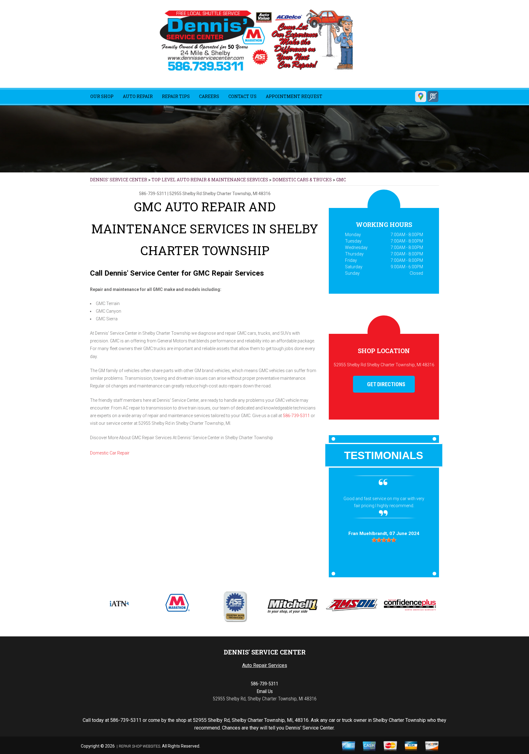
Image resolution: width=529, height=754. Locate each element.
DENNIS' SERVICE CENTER (118, 180)
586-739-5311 (153, 193)
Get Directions (385, 384)
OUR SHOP (102, 96)
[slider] (384, 561)
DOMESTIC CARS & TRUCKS (302, 180)
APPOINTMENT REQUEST (294, 96)
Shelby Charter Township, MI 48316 (237, 193)
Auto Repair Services (264, 665)
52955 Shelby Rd (185, 193)
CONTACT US (242, 96)
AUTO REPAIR (138, 96)
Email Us (265, 691)
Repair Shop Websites (139, 746)
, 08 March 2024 (384, 554)
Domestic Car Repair (109, 453)
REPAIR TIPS (176, 96)
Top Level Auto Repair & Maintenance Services (210, 180)
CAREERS (209, 96)
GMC (341, 180)
